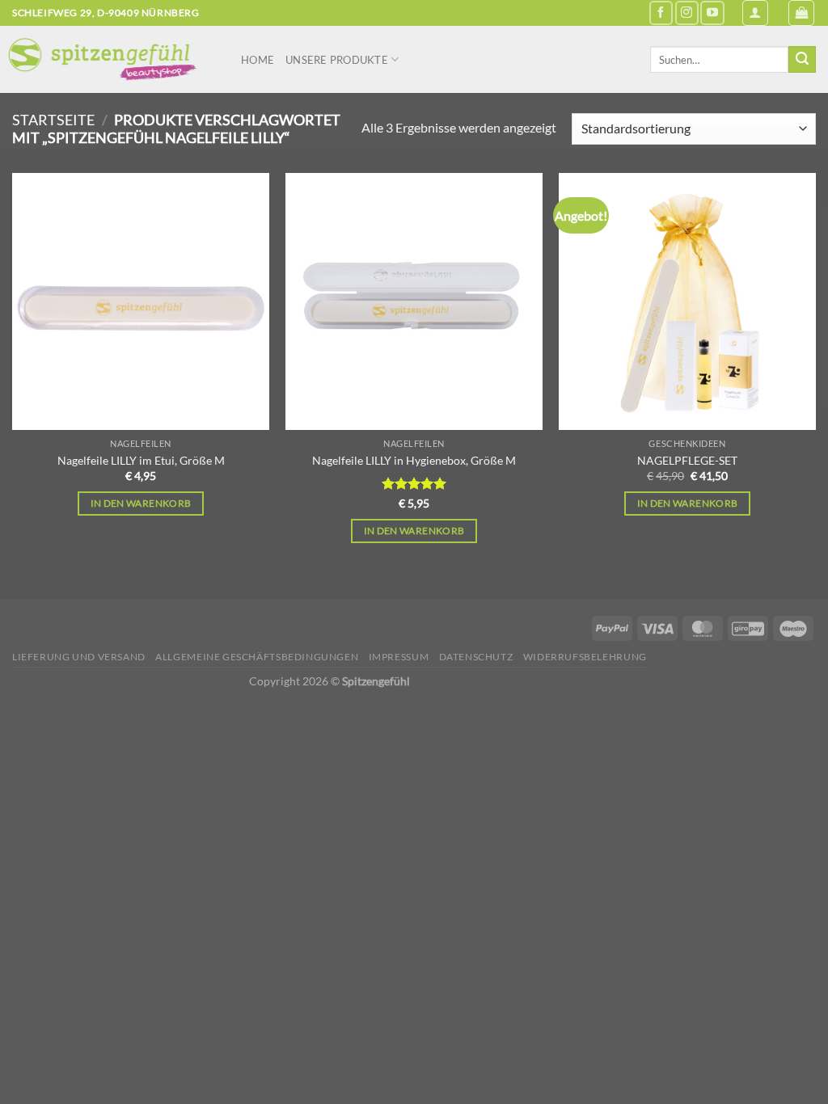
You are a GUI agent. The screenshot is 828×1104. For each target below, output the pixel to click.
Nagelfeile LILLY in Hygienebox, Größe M (414, 460)
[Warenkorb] (801, 13)
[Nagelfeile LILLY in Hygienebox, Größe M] (414, 301)
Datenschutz (476, 657)
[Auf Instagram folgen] (687, 12)
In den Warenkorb (141, 503)
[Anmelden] (755, 13)
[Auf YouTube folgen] (712, 12)
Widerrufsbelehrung (585, 657)
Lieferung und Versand (79, 657)
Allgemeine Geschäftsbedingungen (256, 657)
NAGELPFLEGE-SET (687, 460)
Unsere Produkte (336, 59)
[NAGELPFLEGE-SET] (687, 301)
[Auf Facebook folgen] (661, 12)
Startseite (53, 120)
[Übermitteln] (802, 60)
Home (257, 59)
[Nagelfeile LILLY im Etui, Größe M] (140, 301)
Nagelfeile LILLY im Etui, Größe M (141, 460)
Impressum (399, 657)
